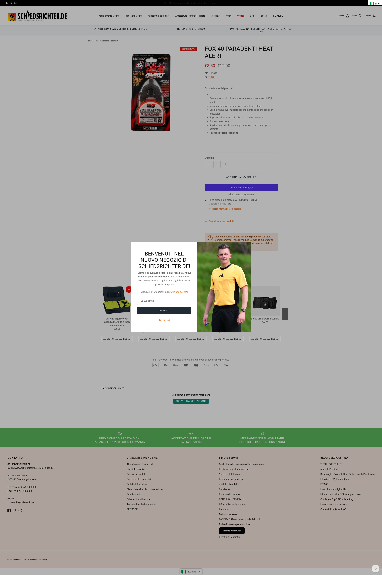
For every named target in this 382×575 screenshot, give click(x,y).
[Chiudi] (247, 245)
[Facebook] (160, 320)
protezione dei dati (178, 292)
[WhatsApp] (168, 320)
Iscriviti (164, 310)
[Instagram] (164, 320)
